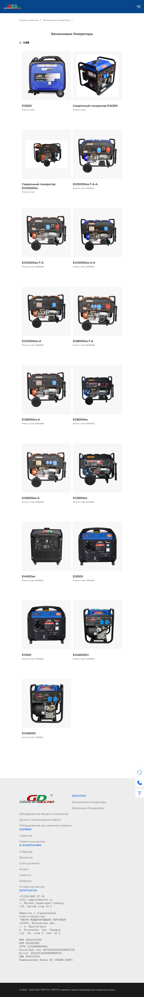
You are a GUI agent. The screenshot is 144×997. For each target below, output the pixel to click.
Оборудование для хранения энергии (45, 825)
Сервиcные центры (32, 841)
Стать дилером (29, 863)
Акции (23, 869)
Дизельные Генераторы (88, 808)
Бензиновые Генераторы (56, 20)
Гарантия (25, 835)
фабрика (25, 881)
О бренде (25, 851)
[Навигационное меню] (138, 6)
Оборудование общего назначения (43, 814)
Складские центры (32, 886)
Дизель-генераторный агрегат (40, 819)
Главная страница (28, 20)
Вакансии (26, 857)
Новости (25, 875)
